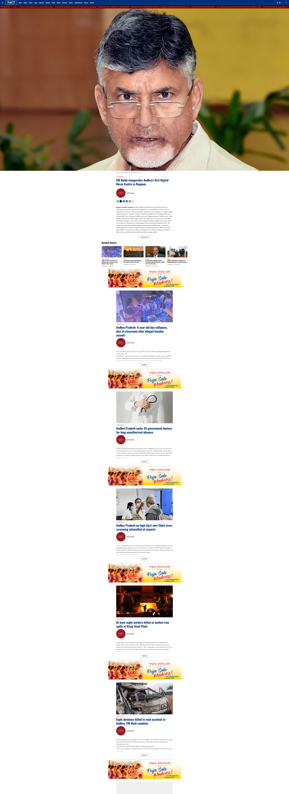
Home (20, 3)
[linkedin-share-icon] (127, 202)
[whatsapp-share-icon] (118, 202)
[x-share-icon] (121, 202)
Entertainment (78, 3)
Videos (59, 3)
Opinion (48, 3)
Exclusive (41, 3)
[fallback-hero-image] (112, 251)
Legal (35, 3)
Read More (144, 365)
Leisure (86, 3)
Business (64, 3)
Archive (92, 3)
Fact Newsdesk (130, 193)
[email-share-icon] (130, 202)
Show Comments (144, 237)
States (30, 3)
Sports (71, 3)
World (53, 3)
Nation (25, 3)
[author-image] (121, 193)
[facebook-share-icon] (124, 202)
